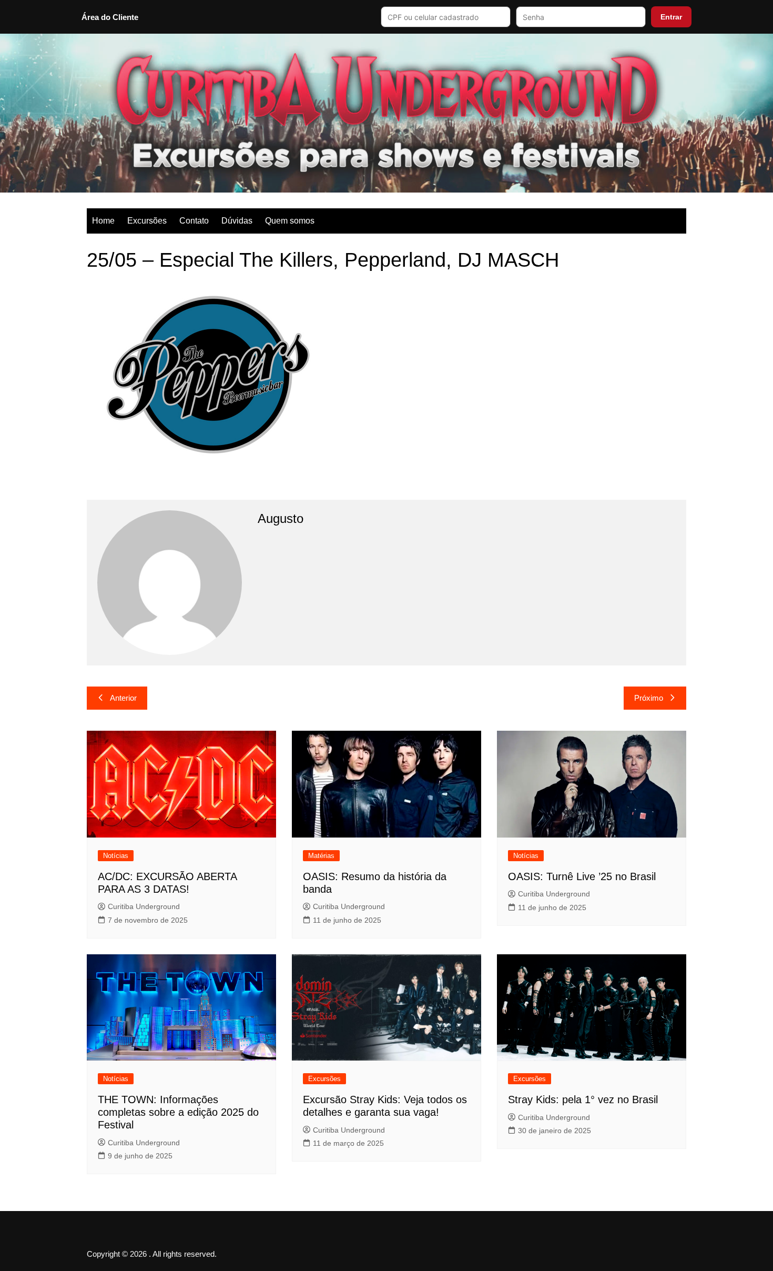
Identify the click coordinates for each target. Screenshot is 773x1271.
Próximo (648, 697)
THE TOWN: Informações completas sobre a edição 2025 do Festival (178, 1112)
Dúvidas (236, 220)
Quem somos (289, 220)
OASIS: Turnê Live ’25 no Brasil (582, 876)
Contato (194, 220)
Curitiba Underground (144, 906)
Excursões (147, 220)
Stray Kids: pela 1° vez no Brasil (583, 1099)
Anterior (123, 697)
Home (103, 220)
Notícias (115, 856)
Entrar (671, 17)
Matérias (321, 856)
